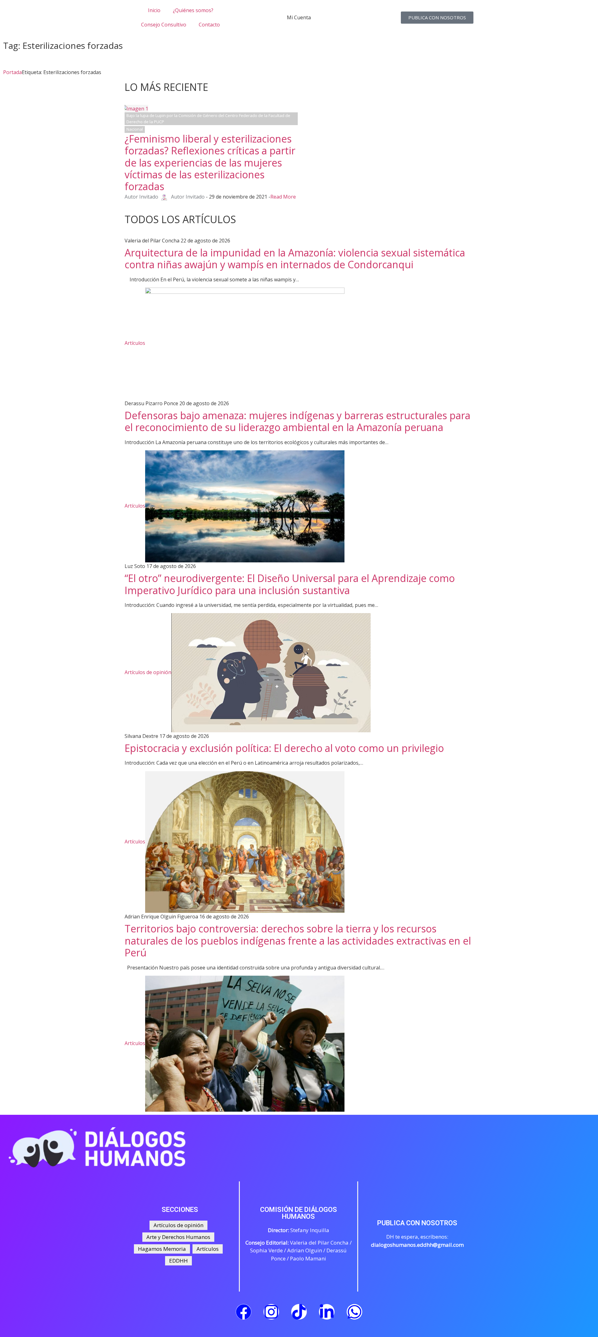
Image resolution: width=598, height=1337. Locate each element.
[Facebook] (243, 1312)
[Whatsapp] (354, 1312)
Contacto (209, 24)
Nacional (134, 129)
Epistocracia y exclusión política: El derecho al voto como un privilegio (284, 748)
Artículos (135, 343)
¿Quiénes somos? (193, 10)
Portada (12, 72)
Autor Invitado (141, 196)
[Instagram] (271, 1312)
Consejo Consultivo (163, 24)
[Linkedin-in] (327, 1312)
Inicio (154, 10)
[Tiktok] (299, 1312)
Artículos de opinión (148, 672)
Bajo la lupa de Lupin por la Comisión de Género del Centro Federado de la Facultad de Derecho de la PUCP (208, 118)
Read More (283, 196)
